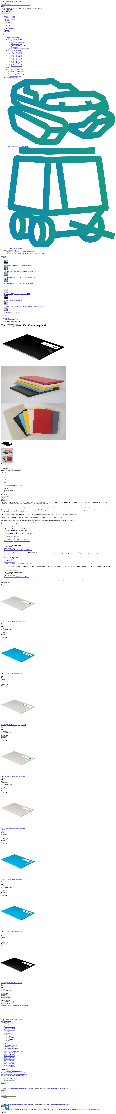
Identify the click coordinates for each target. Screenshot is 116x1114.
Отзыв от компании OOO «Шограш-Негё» (16, 577)
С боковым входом (16, 44)
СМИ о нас (10, 27)
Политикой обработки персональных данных (57, 1088)
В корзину (3, 634)
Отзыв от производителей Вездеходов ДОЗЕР (17, 563)
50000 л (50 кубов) (16, 64)
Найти (2, 6)
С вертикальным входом (18, 45)
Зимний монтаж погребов (11, 312)
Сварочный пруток (15, 76)
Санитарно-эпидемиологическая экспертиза (17, 541)
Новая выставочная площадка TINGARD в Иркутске (19, 277)
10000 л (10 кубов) (16, 52)
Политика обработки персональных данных (13, 1072)
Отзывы (6, 20)
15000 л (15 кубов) (16, 53)
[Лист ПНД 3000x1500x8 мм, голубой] (18, 672)
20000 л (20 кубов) (16, 55)
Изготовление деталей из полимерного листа (31, 253)
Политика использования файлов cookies (12, 1075)
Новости (9, 23)
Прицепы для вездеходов (14, 248)
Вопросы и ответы (9, 19)
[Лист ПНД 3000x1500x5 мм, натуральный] (18, 826)
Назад (3, 463)
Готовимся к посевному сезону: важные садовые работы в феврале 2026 (25, 306)
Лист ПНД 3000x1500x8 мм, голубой (11, 673)
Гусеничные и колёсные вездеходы (17, 146)
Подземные (14, 47)
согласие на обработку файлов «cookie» (88, 1109)
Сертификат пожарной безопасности (14, 538)
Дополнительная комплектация (20, 48)
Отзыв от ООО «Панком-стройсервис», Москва (18, 550)
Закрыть (3, 1083)
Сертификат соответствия (11, 536)
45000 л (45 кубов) (16, 63)
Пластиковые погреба (16, 39)
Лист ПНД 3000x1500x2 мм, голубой (11, 879)
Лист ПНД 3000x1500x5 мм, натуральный (13, 828)
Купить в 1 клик (17, 470)
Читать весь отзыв (9, 548)
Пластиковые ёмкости (16, 50)
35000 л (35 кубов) (16, 59)
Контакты (7, 31)
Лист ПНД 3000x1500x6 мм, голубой (11, 931)
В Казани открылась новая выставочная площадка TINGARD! (22, 271)
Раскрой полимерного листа (26, 251)
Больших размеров (16, 66)
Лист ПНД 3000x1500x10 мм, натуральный (13, 725)
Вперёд (8, 463)
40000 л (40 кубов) (16, 61)
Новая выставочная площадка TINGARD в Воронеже (19, 283)
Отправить (4, 1090)
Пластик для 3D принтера (17, 74)
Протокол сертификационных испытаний (16, 539)
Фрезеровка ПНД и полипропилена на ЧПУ (17, 294)
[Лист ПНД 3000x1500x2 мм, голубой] (18, 878)
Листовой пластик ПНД (17, 71)
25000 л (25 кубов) (16, 56)
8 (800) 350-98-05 (6, 8)
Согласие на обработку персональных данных (14, 1074)
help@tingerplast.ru (16, 1002)
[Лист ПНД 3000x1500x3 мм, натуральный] (18, 620)
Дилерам (6, 30)
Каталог (3, 11)
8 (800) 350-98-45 (26, 8)
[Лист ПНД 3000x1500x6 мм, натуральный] (18, 775)
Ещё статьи (4, 315)
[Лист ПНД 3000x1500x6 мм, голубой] (18, 929)
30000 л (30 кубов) (16, 58)
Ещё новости (4, 286)
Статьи (9, 25)
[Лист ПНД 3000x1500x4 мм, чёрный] (18, 981)
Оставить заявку (5, 1003)
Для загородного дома (17, 42)
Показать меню (5, 13)
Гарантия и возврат (9, 17)
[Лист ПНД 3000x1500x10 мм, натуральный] (18, 723)
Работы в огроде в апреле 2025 (13, 300)
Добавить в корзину (6, 470)
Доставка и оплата (9, 16)
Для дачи (13, 41)
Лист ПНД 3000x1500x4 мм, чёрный (11, 983)
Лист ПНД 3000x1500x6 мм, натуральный (13, 776)
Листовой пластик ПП (16, 69)
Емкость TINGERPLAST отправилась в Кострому (18, 265)
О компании (11, 28)
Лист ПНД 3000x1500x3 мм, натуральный (13, 621)
